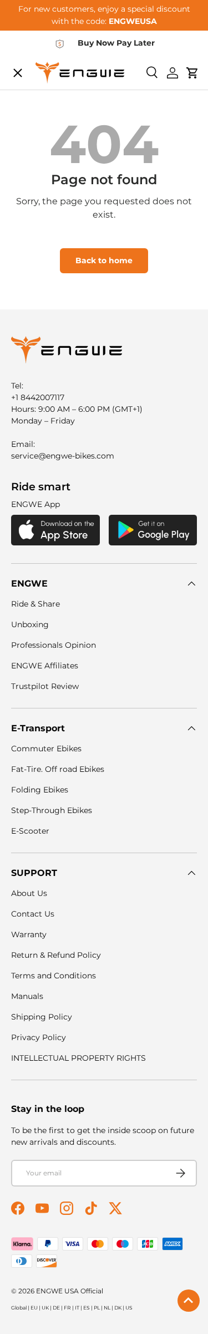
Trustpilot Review (45, 686)
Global (19, 1308)
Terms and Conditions (53, 976)
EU (34, 1308)
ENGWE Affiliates (44, 666)
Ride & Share (35, 604)
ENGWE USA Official (69, 1291)
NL (107, 1308)
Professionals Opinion (53, 645)
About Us (29, 893)
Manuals (27, 996)
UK (45, 1308)
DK (117, 1308)
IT (77, 1308)
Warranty (29, 934)
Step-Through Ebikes (51, 810)
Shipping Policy (41, 1017)
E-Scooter (30, 831)
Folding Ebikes (39, 790)
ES (86, 1308)
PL (97, 1308)
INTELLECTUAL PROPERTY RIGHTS (78, 1058)
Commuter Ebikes (46, 749)
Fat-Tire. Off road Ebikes (57, 769)
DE (56, 1308)
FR (67, 1308)
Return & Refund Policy (56, 955)
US (129, 1308)
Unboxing (30, 624)
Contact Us (32, 914)
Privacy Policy (38, 1037)
